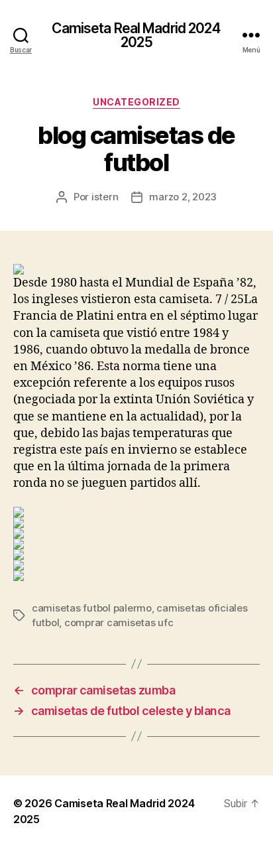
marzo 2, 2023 (183, 196)
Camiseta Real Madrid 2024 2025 (136, 35)
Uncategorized (136, 101)
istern (104, 196)
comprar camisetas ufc (119, 622)
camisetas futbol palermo (92, 608)
